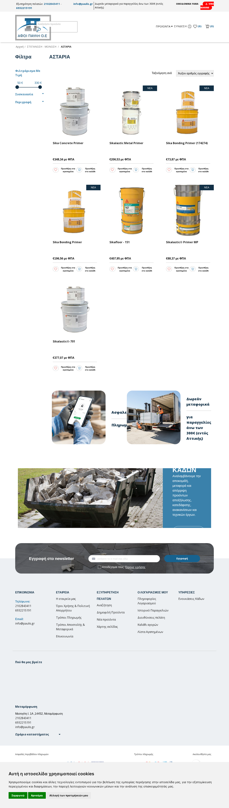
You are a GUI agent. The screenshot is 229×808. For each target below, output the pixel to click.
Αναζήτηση (104, 605)
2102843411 (52, 4)
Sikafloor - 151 (119, 242)
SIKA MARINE (207, 5)
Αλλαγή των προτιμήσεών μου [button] (68, 795)
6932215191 (24, 8)
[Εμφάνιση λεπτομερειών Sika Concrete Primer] (75, 111)
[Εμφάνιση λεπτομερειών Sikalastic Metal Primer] (131, 111)
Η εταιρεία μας (66, 599)
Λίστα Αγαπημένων (150, 632)
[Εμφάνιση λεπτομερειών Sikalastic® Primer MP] (188, 210)
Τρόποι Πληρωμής (69, 618)
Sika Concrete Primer (68, 143)
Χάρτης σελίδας (107, 627)
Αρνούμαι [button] (37, 795)
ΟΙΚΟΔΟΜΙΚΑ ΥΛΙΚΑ (187, 3)
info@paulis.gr (83, 4)
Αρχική (20, 46)
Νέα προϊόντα (106, 619)
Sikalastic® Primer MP (182, 242)
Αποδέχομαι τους (123, 567)
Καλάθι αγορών (148, 625)
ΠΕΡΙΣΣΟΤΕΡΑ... (188, 531)
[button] (37, 734)
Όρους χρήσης (135, 567)
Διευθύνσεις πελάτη (151, 618)
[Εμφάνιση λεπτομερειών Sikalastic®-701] (75, 309)
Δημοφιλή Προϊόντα (111, 612)
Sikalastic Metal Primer (126, 143)
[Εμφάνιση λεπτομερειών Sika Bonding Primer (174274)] (188, 111)
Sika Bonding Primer (67, 242)
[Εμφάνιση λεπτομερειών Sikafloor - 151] (131, 210)
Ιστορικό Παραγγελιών (153, 610)
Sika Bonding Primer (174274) (187, 143)
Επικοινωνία (64, 636)
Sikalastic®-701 (64, 341)
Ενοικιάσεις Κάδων (191, 599)
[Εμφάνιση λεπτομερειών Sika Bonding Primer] (75, 210)
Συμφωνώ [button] (18, 795)
